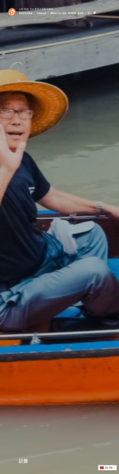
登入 (89, 13)
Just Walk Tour (26, 9)
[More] (94, 13)
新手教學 (72, 13)
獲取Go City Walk (58, 13)
